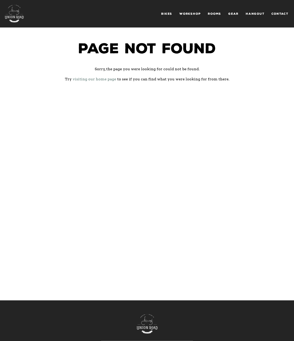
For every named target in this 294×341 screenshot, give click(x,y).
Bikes (166, 13)
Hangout (255, 13)
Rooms (214, 13)
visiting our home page (94, 79)
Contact (279, 13)
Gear (233, 13)
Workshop (190, 13)
